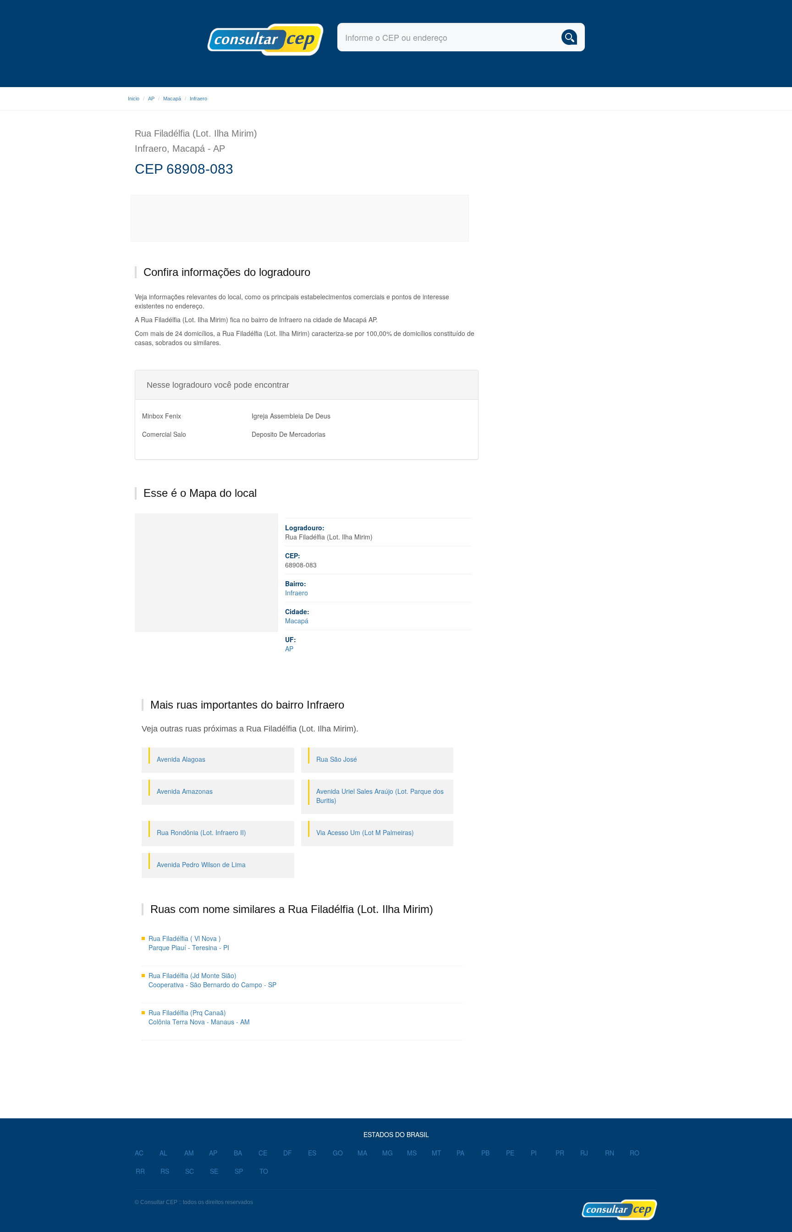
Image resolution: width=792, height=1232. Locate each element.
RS (164, 1171)
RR (140, 1171)
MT (436, 1152)
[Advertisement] (300, 218)
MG (387, 1152)
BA (238, 1152)
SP (239, 1171)
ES (312, 1152)
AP (151, 98)
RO (634, 1152)
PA (460, 1152)
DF (287, 1152)
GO (338, 1152)
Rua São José (336, 759)
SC (189, 1171)
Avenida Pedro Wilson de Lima (201, 864)
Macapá (172, 98)
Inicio (133, 98)
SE (214, 1171)
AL (163, 1152)
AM (189, 1152)
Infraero (198, 98)
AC (139, 1152)
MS (412, 1152)
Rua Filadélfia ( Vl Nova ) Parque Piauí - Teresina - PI (188, 943)
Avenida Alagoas (181, 759)
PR (560, 1152)
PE (510, 1152)
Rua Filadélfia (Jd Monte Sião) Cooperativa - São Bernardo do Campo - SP (212, 980)
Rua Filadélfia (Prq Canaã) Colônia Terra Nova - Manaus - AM (199, 1017)
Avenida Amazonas (185, 791)
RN (609, 1152)
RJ (584, 1152)
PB (485, 1152)
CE (262, 1152)
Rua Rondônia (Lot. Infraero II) (201, 832)
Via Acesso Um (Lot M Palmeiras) (365, 832)
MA (362, 1152)
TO (263, 1171)
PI (534, 1152)
